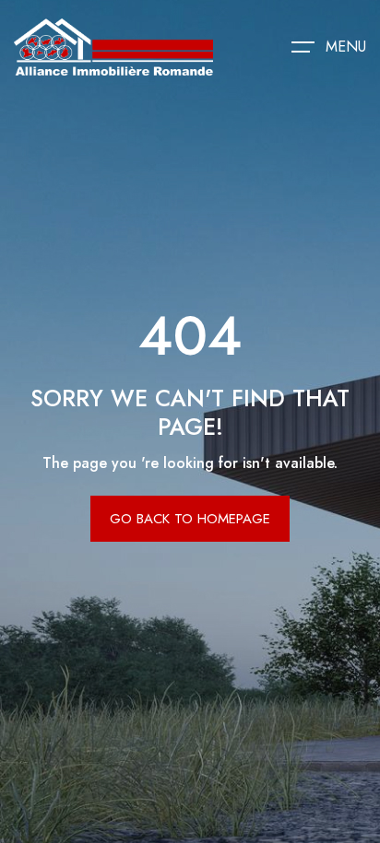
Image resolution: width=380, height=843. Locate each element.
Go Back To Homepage (190, 519)
